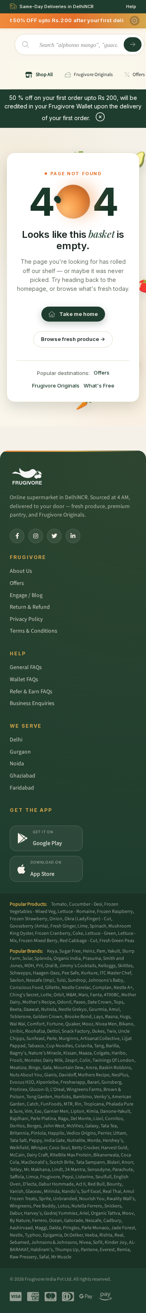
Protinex (18, 1089)
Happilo (56, 1133)
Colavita (83, 1045)
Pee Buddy (44, 1206)
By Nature (20, 1220)
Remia (123, 1249)
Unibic (16, 1031)
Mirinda (52, 1191)
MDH (29, 965)
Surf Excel (91, 1191)
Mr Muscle (61, 1257)
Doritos (17, 1125)
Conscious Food (26, 987)
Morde (94, 1140)
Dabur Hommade (56, 1184)
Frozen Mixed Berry (38, 940)
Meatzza (18, 1067)
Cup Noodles (59, 1045)
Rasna (111, 1016)
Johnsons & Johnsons (54, 1242)
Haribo (119, 1053)
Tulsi (61, 980)
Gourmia (98, 1009)
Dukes (98, 1031)
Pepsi (67, 1176)
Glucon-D (38, 1089)
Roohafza (35, 1031)
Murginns (68, 1038)
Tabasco (36, 1045)
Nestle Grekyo (72, 1009)
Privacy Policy (26, 619)
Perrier (104, 1133)
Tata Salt (18, 1140)
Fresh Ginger (62, 926)
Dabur (16, 1213)
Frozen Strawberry (28, 918)
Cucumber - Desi (85, 904)
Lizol (98, 1118)
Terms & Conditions (33, 631)
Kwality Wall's (121, 1198)
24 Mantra (75, 1169)
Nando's (70, 1191)
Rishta (105, 1235)
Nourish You (92, 1198)
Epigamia (52, 1235)
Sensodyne (98, 1169)
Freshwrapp (72, 1082)
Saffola (17, 1176)
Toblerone (20, 1016)
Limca (32, 1176)
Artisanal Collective (100, 1038)
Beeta (15, 1009)
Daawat (31, 1009)
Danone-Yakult (115, 1111)
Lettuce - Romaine (76, 911)
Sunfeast (35, 1038)
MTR (68, 1104)
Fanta (96, 994)
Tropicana (94, 1104)
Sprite (45, 1198)
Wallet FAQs (24, 680)
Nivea (85, 1242)
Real (118, 1235)
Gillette (52, 987)
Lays (98, 1016)
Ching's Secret (24, 994)
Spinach (98, 926)
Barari (93, 1082)
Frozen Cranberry (53, 933)
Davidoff (67, 1075)
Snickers (112, 1206)
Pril (39, 965)
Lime (82, 926)
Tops (118, 1002)
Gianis (50, 1075)
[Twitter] (54, 536)
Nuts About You (26, 1075)
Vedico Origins (81, 1133)
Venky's (102, 1096)
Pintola (38, 1133)
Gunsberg (111, 1082)
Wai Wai (17, 1024)
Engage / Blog (26, 595)
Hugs (125, 1016)
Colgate (102, 1053)
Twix (111, 1031)
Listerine (84, 1176)
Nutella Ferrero (86, 1206)
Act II (81, 1184)
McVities (75, 1125)
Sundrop (77, 980)
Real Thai (112, 1191)
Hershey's (113, 1140)
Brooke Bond (78, 1016)
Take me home (78, 314)
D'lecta (29, 1184)
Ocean (55, 1220)
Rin (78, 1104)
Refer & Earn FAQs (31, 692)
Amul (114, 1009)
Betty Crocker (85, 1147)
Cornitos (114, 1118)
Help (131, 6)
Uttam (119, 1133)
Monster (32, 1060)
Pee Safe (70, 973)
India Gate (54, 1140)
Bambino (82, 1096)
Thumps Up (67, 1249)
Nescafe (93, 1220)
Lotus (63, 1206)
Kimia (92, 1111)
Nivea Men (106, 1024)
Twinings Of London (113, 1060)
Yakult (113, 951)
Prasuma (92, 958)
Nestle (16, 1235)
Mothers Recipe (94, 1075)
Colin (84, 1060)
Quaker (72, 1024)
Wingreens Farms (84, 1089)
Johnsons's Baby (105, 980)
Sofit (98, 1242)
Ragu (63, 1118)
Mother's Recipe (38, 1002)
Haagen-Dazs (46, 973)
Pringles (71, 1227)
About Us (21, 571)
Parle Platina (43, 1118)
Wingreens (20, 1206)
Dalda (55, 1227)
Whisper (39, 1147)
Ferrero (39, 1220)
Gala (47, 1067)
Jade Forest (123, 1227)
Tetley (16, 1169)
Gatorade (73, 1220)
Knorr (127, 1162)
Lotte (46, 994)
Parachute (122, 1169)
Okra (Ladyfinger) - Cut (87, 918)
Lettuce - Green (100, 933)
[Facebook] (17, 536)
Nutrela (48, 1009)
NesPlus (120, 1075)
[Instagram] (35, 536)
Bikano (126, 1024)
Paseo (79, 1002)
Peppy (35, 1140)
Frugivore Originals (55, 385)
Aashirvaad (21, 1227)
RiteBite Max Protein (70, 1155)
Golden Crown (47, 1016)
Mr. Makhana (37, 1169)
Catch (33, 1104)
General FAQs (26, 667)
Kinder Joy (116, 1242)
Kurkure (89, 973)
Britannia (19, 1133)
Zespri (71, 1060)
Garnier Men (56, 1111)
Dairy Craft (37, 1155)
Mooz (87, 1024)
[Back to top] (127, 1302)
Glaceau (34, 1191)
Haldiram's (41, 1249)
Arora (91, 1067)
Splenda (43, 958)
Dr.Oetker (73, 1235)
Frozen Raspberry (115, 911)
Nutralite (76, 1140)
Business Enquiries (32, 703)
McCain (17, 1155)
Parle (52, 1038)
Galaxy (92, 1125)
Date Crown (100, 1002)
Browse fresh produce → (73, 339)
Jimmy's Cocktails (77, 965)
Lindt (57, 1169)
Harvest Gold (114, 1147)
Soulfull (103, 1176)
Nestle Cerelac (76, 987)
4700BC (111, 994)
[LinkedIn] (73, 536)
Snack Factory (76, 1031)
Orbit (59, 994)
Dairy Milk (53, 1060)
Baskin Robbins (115, 1067)
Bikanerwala (106, 1155)
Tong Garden (39, 1096)
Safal (44, 1257)
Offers (102, 372)
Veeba (91, 1235)
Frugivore (50, 1176)
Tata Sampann (90, 1162)
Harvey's (33, 1213)
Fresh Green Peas (116, 940)
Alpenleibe (47, 1082)
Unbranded (65, 1198)
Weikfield (19, 1147)
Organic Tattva (105, 1213)
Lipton (77, 1111)
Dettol (53, 1031)
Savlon (17, 980)
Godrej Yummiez (60, 1213)
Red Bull (96, 1184)
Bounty (114, 1184)
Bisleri (113, 1162)
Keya (52, 951)
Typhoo (33, 1235)
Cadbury (112, 1220)
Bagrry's (18, 1053)
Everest (107, 1249)
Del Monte (81, 1118)
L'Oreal (57, 1089)
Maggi (41, 1227)
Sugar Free (70, 951)
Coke (78, 933)
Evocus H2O (22, 1082)
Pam (101, 951)
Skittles (125, 965)
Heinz (88, 951)
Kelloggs (107, 965)
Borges (34, 1125)
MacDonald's (34, 1162)
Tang (99, 1045)
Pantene (89, 1249)
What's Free (99, 385)
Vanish (17, 1191)
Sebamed (19, 1242)
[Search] (133, 44)
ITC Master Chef (115, 973)
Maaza (85, 1053)
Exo (38, 1111)
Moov (128, 1213)
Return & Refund (30, 607)
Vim (28, 1111)
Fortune (55, 1024)
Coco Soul (59, 1147)
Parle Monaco (95, 1227)
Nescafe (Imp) (40, 980)
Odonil (64, 1002)
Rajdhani (19, 1118)
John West (53, 1125)
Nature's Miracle (44, 1053)
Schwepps (20, 973)
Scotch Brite (61, 1162)
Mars (83, 994)
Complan (102, 987)
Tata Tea (109, 1125)
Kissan (70, 1053)
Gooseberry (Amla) (29, 926)
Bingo (34, 1067)
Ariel (84, 1213)
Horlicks (62, 1096)
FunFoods (51, 1104)
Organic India (67, 958)
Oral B (51, 965)
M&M (71, 994)
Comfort (36, 1024)
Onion (55, 918)
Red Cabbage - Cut (78, 940)
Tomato (59, 904)
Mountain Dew (69, 1067)
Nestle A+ (123, 987)
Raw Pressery (23, 1257)
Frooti (16, 1060)
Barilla (112, 1045)
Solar (27, 958)
